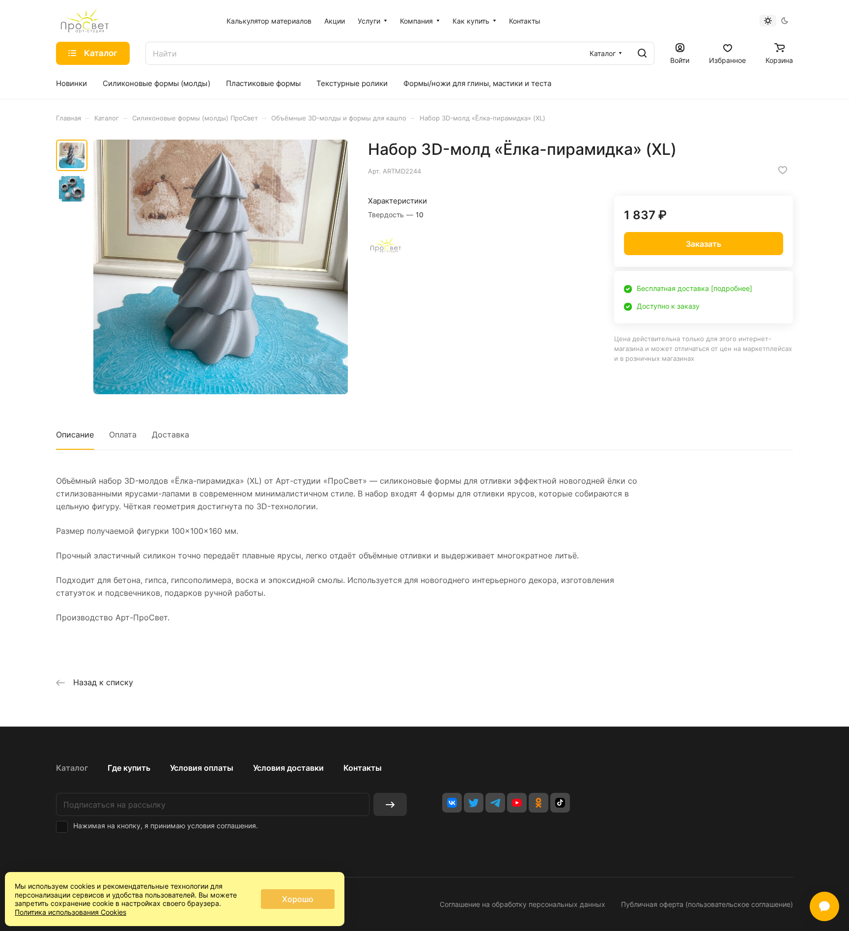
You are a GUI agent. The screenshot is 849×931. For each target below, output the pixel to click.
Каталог (72, 768)
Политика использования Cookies (70, 912)
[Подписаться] (390, 804)
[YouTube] (517, 803)
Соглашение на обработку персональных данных (522, 904)
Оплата (123, 434)
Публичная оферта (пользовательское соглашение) (707, 904)
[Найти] (642, 53)
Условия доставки (288, 768)
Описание (75, 434)
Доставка (170, 434)
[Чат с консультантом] (824, 906)
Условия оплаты (201, 768)
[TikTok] (560, 803)
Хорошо (297, 899)
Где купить (129, 768)
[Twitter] (473, 803)
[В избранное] (782, 170)
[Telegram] (495, 803)
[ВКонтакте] (452, 803)
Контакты (362, 768)
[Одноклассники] (538, 803)
